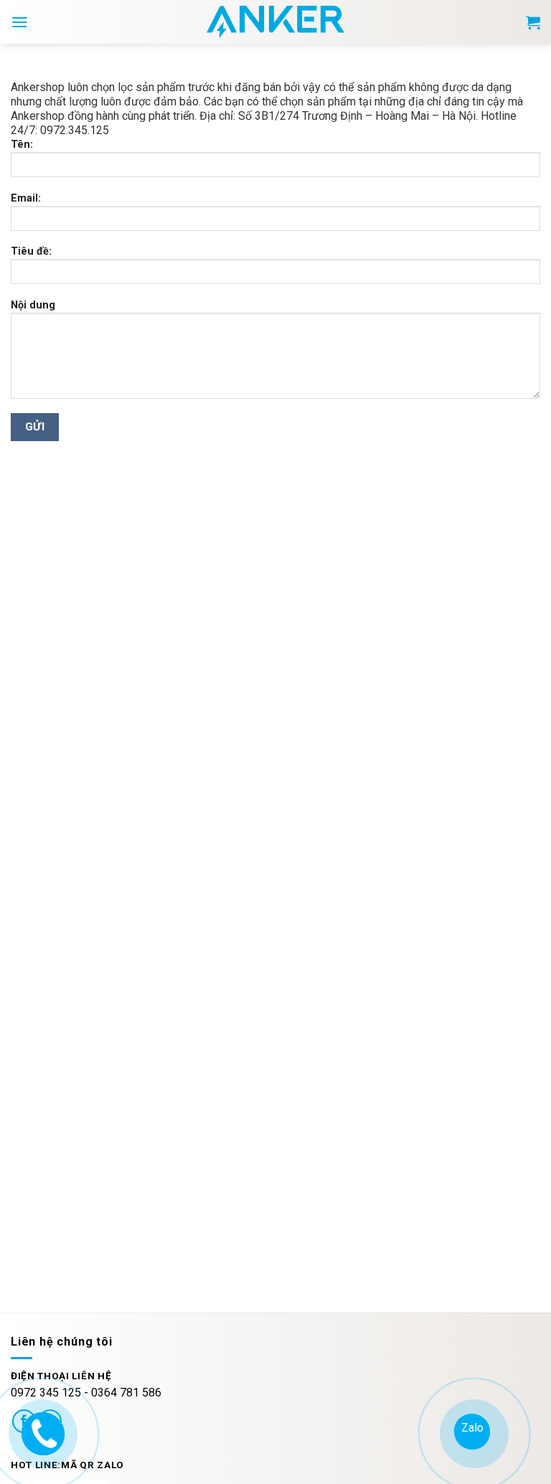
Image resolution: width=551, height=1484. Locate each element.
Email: (26, 198)
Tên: (22, 144)
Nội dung (33, 305)
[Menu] (20, 22)
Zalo (472, 1428)
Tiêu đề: (31, 251)
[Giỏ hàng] (533, 22)
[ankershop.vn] (41, 1432)
